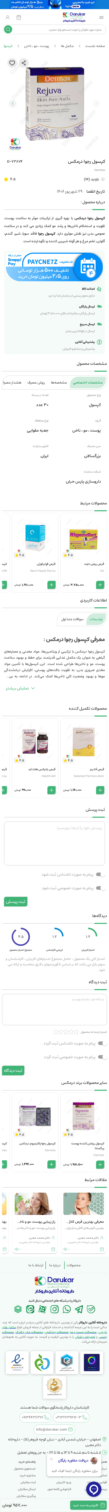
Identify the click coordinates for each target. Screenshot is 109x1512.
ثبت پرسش (15, 901)
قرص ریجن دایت (94, 564)
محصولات (74, 1265)
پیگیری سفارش (26, 1496)
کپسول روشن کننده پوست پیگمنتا (87, 1146)
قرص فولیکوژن (46, 564)
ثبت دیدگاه (13, 1070)
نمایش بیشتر (17, 688)
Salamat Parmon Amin (89, 776)
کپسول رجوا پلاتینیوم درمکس (37, 1143)
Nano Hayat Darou (43, 570)
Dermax (99, 170)
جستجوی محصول (25, 1468)
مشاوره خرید (28, 1475)
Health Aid (49, 776)
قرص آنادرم (97, 769)
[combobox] (58, 29)
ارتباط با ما (35, 1265)
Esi (102, 570)
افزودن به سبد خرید (85, 1505)
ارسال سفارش (27, 1489)
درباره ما (55, 1265)
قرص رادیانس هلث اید (42, 769)
